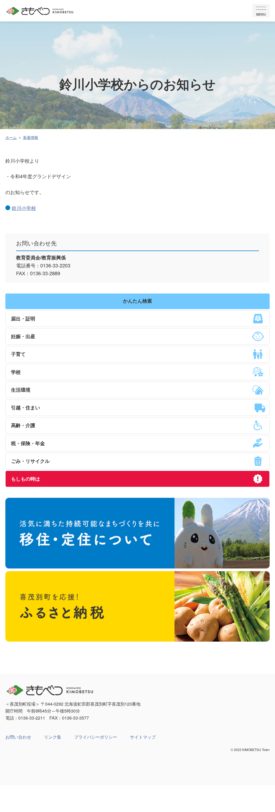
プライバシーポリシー (95, 737)
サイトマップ (143, 737)
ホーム (11, 137)
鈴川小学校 (24, 207)
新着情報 (30, 137)
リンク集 (52, 737)
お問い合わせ (18, 737)
